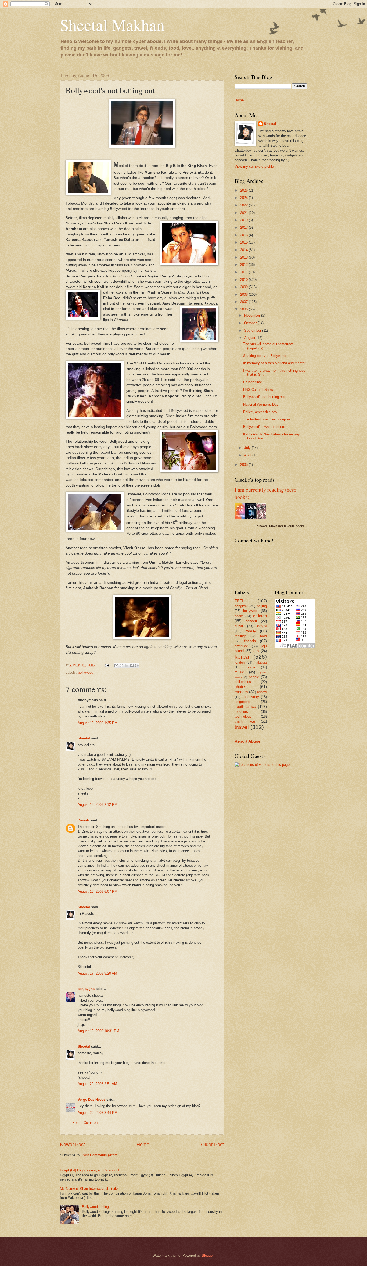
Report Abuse (247, 741)
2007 (244, 302)
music (239, 672)
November (252, 315)
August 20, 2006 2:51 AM (97, 1084)
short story (250, 697)
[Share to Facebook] (131, 665)
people (254, 677)
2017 (244, 228)
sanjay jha (86, 989)
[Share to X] (126, 665)
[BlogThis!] (121, 665)
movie (250, 667)
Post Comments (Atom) (100, 1155)
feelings (241, 636)
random (241, 691)
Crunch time (252, 382)
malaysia (260, 662)
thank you (245, 721)
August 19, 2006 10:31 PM (98, 1031)
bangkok (241, 606)
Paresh (83, 820)
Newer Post (72, 1144)
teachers (241, 712)
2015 (244, 242)
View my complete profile (254, 166)
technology (243, 716)
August (250, 338)
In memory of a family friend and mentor (274, 363)
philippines (243, 682)
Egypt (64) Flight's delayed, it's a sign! (89, 1170)
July (248, 448)
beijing (262, 606)
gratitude (241, 646)
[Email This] (116, 665)
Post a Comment (85, 1123)
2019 (244, 220)
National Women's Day (260, 404)
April (248, 455)
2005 (244, 465)
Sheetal (84, 738)
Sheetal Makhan (112, 24)
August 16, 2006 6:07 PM (97, 891)
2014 (244, 250)
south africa (245, 706)
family (251, 631)
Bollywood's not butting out (264, 397)
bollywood (85, 672)
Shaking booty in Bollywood (264, 356)
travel (242, 727)
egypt (262, 626)
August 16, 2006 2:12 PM (97, 805)
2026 (244, 190)
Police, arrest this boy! (260, 412)
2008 (244, 294)
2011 (244, 272)
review (262, 692)
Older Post (212, 1144)
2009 (244, 287)
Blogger (207, 1255)
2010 (244, 280)
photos (240, 686)
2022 (244, 205)
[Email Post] (106, 665)
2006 (244, 309)
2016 (244, 235)
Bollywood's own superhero (264, 427)
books (239, 616)
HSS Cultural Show (258, 390)
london (240, 662)
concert (251, 621)
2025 (244, 198)
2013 (244, 257)
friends (250, 641)
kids (256, 651)
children (260, 615)
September (253, 330)
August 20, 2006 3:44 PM (97, 1113)
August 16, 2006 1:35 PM (97, 723)
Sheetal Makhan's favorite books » (282, 526)
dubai (239, 626)
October (251, 323)
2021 (244, 213)
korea (242, 656)
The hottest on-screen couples (266, 419)
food (263, 636)
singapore (242, 702)
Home (142, 1144)
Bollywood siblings (96, 1207)
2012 (244, 265)
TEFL (239, 601)
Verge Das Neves (91, 1099)
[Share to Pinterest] (136, 665)
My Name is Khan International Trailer (89, 1188)
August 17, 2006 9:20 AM (97, 973)
